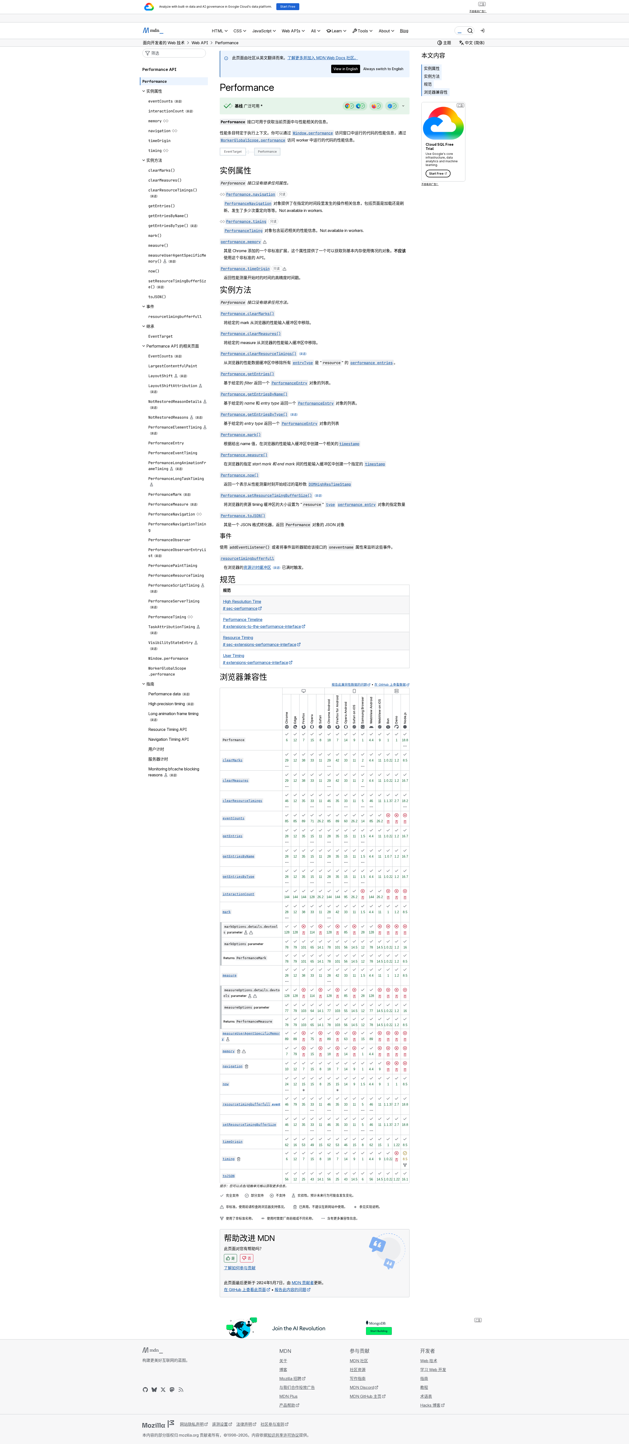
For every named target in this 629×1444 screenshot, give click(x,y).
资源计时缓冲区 (257, 567)
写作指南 (358, 1378)
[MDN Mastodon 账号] (172, 1390)
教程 (424, 1387)
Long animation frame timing (173, 713)
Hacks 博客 (430, 1405)
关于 (283, 1360)
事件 (226, 535)
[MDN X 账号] (163, 1390)
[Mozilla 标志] (158, 1424)
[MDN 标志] (152, 1350)
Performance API (159, 69)
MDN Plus (288, 1396)
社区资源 (358, 1369)
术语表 (426, 1396)
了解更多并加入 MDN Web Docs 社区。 (322, 57)
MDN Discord (362, 1387)
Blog (404, 30)
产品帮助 (287, 1405)
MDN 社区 (359, 1360)
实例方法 (432, 76)
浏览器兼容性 (436, 92)
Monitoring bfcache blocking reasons (173, 771)
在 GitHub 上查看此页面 (245, 1289)
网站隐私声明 (192, 1424)
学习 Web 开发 (433, 1369)
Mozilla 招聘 (290, 1378)
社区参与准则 (272, 1424)
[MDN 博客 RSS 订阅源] (181, 1390)
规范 (428, 84)
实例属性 (432, 68)
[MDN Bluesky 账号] (154, 1390)
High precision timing (166, 703)
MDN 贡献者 (303, 1282)
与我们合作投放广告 (297, 1387)
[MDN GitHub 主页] (145, 1390)
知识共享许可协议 (283, 1435)
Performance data (164, 693)
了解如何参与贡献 (240, 1267)
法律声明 (244, 1424)
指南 (424, 1378)
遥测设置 (220, 1424)
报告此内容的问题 (290, 1289)
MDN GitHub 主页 (365, 1396)
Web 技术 (428, 1360)
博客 (283, 1369)
